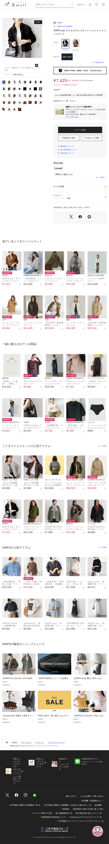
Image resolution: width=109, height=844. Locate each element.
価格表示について (66, 146)
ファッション (26, 742)
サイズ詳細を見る (97, 62)
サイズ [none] (56, 57)
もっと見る (100, 177)
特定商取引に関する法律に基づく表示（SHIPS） (72, 207)
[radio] (65, 45)
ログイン (81, 5)
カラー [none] (56, 42)
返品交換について (66, 153)
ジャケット (39, 742)
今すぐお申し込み (72, 117)
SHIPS (59, 23)
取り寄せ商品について (68, 149)
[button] (22, 45)
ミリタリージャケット (56, 742)
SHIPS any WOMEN (64, 26)
